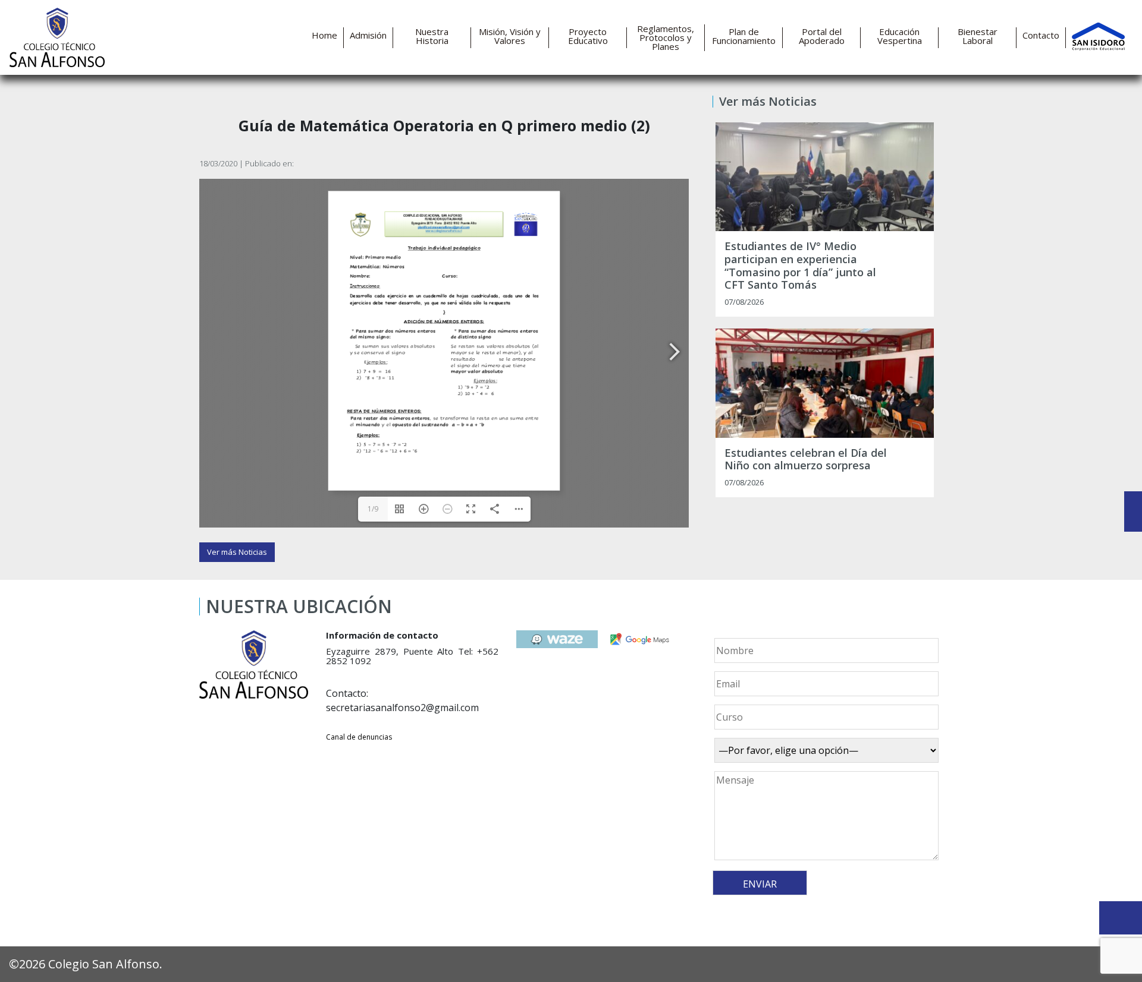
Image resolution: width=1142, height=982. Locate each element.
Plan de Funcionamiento (744, 36)
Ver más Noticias (237, 552)
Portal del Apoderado (822, 36)
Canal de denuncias (359, 737)
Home (324, 35)
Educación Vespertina (899, 36)
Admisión (368, 35)
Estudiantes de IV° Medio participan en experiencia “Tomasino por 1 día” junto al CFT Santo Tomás (800, 265)
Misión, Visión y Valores (510, 36)
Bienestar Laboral (977, 36)
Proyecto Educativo (588, 36)
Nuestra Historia (431, 36)
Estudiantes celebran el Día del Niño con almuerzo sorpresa (805, 459)
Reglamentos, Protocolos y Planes (665, 37)
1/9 (373, 509)
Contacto (1040, 35)
